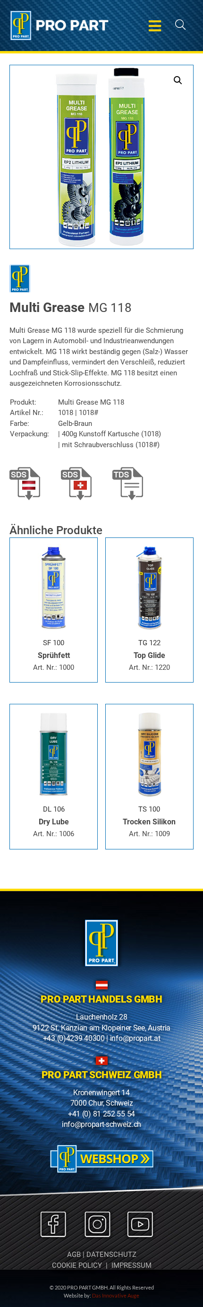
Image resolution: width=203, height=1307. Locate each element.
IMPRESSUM (131, 1265)
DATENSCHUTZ (111, 1254)
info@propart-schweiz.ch (101, 1124)
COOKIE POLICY (77, 1265)
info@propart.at (135, 1038)
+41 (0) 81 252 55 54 (101, 1113)
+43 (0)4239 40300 (74, 1038)
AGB (74, 1254)
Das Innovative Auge (115, 1295)
